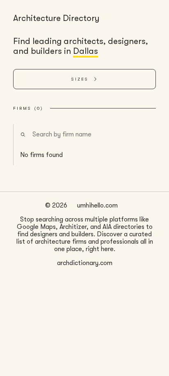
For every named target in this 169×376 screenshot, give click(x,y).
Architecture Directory (56, 18)
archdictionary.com (84, 263)
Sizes (80, 79)
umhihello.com (97, 205)
